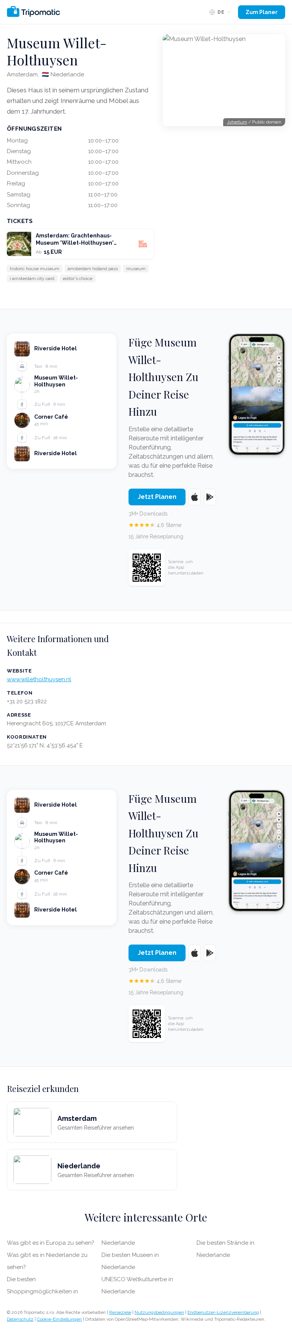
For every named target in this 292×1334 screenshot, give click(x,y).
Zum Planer (262, 12)
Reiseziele (120, 1312)
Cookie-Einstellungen (59, 1319)
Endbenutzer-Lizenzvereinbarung (223, 1312)
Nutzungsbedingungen (159, 1312)
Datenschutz (20, 1319)
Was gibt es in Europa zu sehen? (50, 1242)
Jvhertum (237, 122)
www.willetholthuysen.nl (39, 679)
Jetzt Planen (157, 496)
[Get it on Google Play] (210, 497)
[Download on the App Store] (195, 497)
